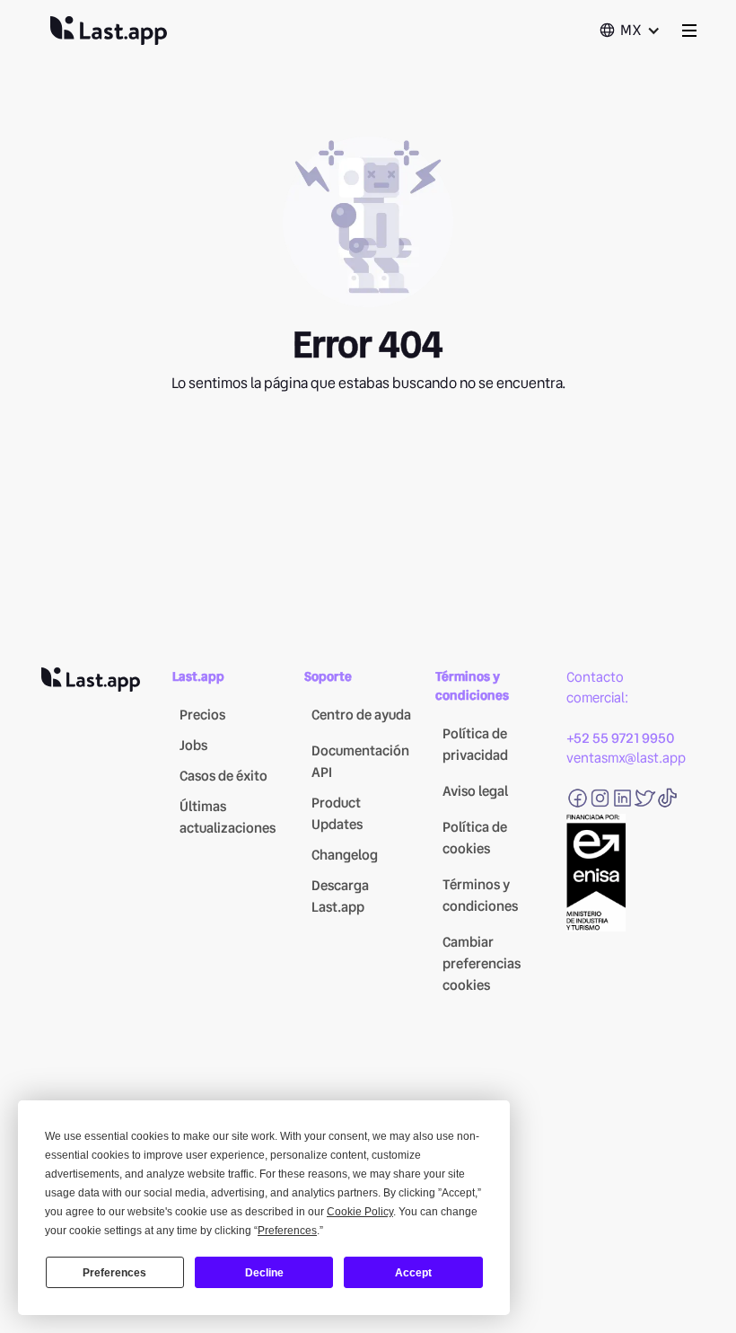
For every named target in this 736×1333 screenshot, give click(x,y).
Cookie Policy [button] (360, 1211)
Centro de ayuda (361, 715)
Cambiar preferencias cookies (481, 963)
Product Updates (337, 813)
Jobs (193, 745)
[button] (630, 30)
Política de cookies (474, 838)
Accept (413, 1273)
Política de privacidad (475, 744)
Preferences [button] (287, 1230)
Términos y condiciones (480, 895)
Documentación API (360, 761)
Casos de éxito (223, 776)
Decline (264, 1273)
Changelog (344, 855)
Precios (202, 715)
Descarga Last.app (340, 896)
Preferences (114, 1273)
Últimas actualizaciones (228, 817)
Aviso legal (475, 791)
